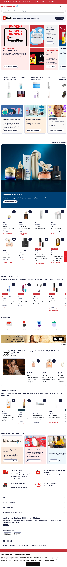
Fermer (33, 564)
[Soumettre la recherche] (63, 11)
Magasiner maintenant (10, 66)
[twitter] (11, 541)
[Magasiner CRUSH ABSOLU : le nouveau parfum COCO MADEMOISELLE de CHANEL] (14, 367)
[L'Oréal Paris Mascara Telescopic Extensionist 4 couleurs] (49, 85)
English (5, 545)
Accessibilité (13, 545)
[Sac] (60, 6)
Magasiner (51, 1)
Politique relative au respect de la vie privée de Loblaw (38, 560)
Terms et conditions (24, 545)
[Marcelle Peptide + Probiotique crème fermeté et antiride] (36, 85)
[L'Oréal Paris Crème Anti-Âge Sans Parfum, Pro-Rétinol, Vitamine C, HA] (21, 94)
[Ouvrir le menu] (64, 6)
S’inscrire (6, 525)
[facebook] (4, 541)
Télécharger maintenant (33, 461)
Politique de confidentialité (39, 545)
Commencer (53, 461)
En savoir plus (51, 66)
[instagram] (7, 541)
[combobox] (33, 11)
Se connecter (59, 18)
